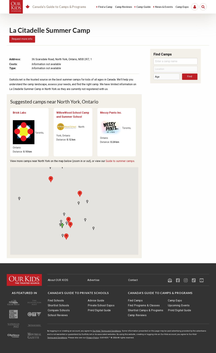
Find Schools (56, 300)
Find (105, 6)
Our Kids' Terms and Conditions (106, 331)
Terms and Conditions (57, 338)
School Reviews (58, 315)
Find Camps (135, 300)
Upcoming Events (179, 305)
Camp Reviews (137, 315)
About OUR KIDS (58, 280)
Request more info (22, 39)
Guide (143, 6)
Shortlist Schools (58, 305)
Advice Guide (96, 300)
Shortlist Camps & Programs (145, 310)
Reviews (123, 6)
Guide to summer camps (120, 161)
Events (164, 6)
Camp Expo (175, 300)
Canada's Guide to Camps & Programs (160, 293)
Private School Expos (101, 305)
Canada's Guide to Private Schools (78, 293)
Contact (133, 280)
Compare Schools (59, 310)
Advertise (93, 280)
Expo (182, 6)
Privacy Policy (92, 338)
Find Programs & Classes (144, 305)
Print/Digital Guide (99, 310)
